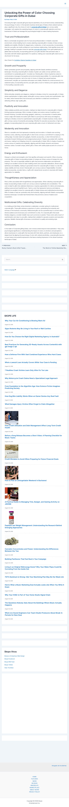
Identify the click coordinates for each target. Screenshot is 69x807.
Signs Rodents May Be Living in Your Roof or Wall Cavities (28, 329)
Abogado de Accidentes (59, 765)
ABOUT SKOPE (34, 790)
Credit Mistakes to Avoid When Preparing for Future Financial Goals (31, 459)
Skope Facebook (9, 659)
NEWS (34, 781)
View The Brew (8, 668)
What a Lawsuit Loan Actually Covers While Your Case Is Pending (31, 362)
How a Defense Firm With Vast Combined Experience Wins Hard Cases (33, 354)
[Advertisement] (34, 703)
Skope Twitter (8, 665)
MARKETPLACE (34, 787)
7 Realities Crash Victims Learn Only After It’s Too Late (26, 370)
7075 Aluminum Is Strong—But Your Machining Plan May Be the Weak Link (34, 577)
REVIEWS (34, 783)
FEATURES (34, 779)
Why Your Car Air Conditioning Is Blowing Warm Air (25, 321)
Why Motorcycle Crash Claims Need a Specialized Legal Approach (31, 378)
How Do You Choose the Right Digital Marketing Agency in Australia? (32, 337)
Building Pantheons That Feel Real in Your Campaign (25, 559)
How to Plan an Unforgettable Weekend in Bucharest (26, 480)
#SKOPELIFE (34, 785)
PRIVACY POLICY (34, 792)
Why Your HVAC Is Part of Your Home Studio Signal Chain (27, 595)
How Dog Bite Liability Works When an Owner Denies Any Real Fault (32, 396)
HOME (34, 777)
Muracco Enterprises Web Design (14, 656)
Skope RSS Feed (9, 662)
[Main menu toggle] (65, 3)
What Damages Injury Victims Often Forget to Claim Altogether (30, 404)
